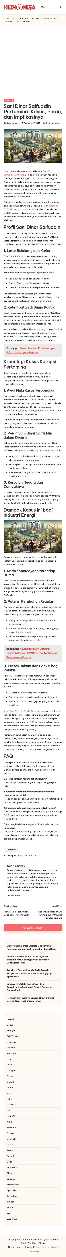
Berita (10, 1024)
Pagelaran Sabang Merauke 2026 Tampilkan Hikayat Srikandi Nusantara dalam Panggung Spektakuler (29, 973)
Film (9, 1059)
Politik (10, 1144)
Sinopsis (11, 1178)
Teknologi (12, 1196)
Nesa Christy (16, 866)
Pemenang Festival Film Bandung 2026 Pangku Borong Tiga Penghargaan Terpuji (30, 999)
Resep (10, 1150)
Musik (9, 1121)
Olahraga (11, 1133)
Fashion (11, 1047)
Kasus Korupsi (11, 850)
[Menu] (43, 7)
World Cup (12, 1218)
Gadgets (11, 1070)
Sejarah (11, 1156)
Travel (10, 1207)
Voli (9, 1213)
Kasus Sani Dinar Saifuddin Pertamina (22, 711)
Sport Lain (12, 1190)
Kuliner (10, 1099)
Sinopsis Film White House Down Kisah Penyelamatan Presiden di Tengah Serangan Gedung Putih (29, 987)
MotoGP (11, 1116)
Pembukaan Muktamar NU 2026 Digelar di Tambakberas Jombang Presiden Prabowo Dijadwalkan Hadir (28, 959)
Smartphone (13, 1184)
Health (10, 1087)
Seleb (10, 1161)
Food (9, 1064)
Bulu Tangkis (13, 1036)
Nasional (9, 100)
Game (10, 1076)
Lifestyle (11, 1104)
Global (10, 1082)
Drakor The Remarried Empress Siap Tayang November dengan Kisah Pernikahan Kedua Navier (32, 947)
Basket (10, 1019)
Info (9, 1093)
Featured (11, 1053)
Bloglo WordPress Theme (33, 1243)
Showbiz (11, 1173)
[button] (13, 895)
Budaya (11, 1030)
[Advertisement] (33, 60)
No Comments (52, 123)
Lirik (9, 1110)
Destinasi (11, 1042)
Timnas (10, 1201)
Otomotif (11, 1138)
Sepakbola (12, 1167)
